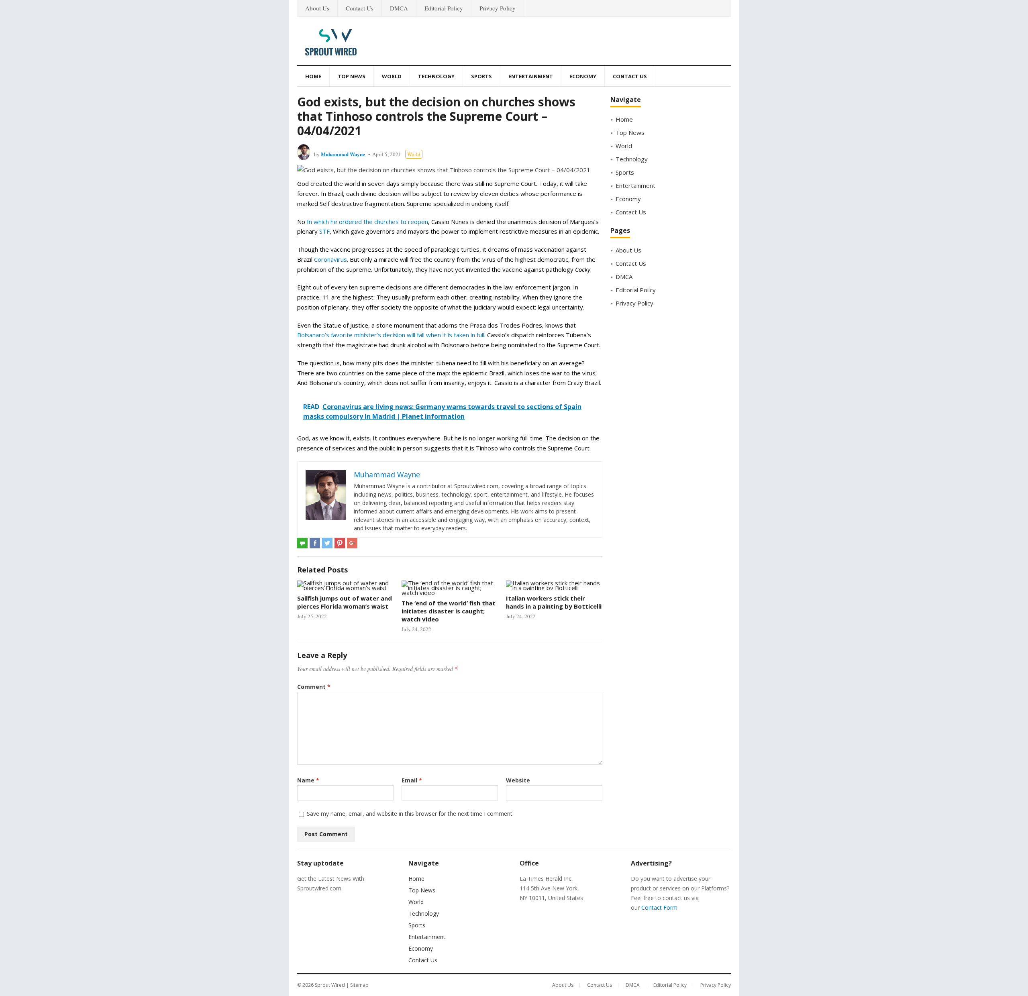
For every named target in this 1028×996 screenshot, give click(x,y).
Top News (351, 76)
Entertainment (530, 76)
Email (412, 780)
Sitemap (359, 985)
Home (313, 76)
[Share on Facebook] (315, 543)
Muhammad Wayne (343, 154)
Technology (436, 76)
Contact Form (659, 907)
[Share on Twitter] (327, 543)
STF (324, 231)
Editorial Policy (443, 8)
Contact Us (359, 8)
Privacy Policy (497, 8)
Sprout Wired (330, 985)
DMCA (399, 8)
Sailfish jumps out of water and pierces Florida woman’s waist (344, 602)
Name (308, 780)
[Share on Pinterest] (340, 543)
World (392, 76)
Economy (582, 76)
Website (518, 780)
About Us (317, 8)
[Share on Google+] (352, 543)
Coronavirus (330, 259)
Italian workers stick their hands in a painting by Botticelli (554, 602)
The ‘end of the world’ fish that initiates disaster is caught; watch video (449, 611)
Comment (313, 686)
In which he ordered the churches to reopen (367, 222)
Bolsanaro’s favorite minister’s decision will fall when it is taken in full (390, 335)
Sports (481, 76)
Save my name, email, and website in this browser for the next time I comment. (410, 813)
